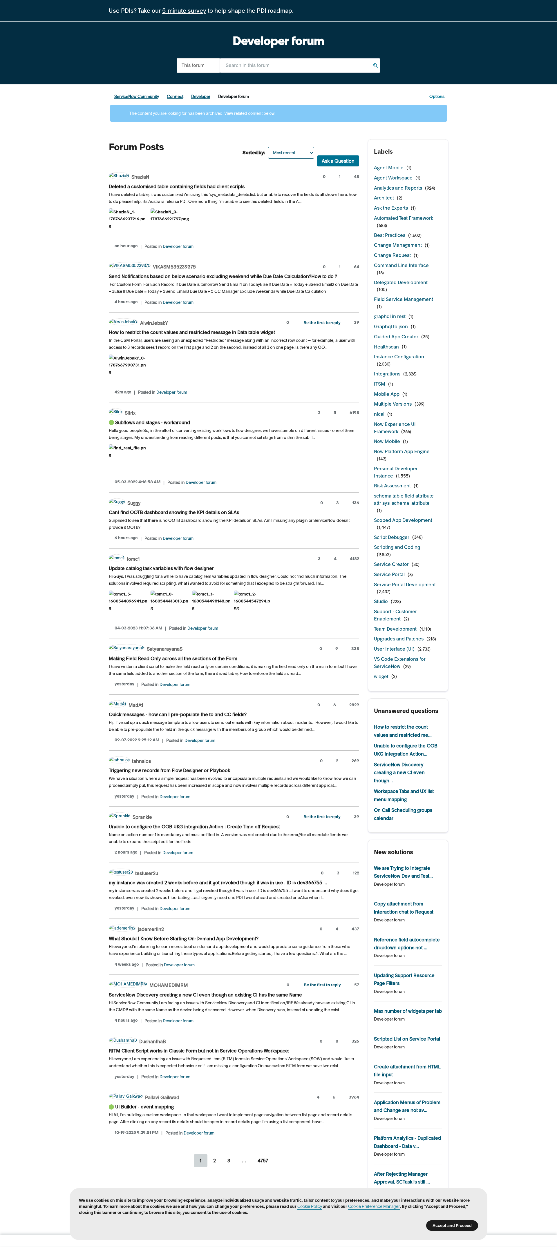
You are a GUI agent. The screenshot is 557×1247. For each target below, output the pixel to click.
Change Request (392, 255)
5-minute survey (184, 10)
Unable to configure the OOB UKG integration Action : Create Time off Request (194, 826)
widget (381, 676)
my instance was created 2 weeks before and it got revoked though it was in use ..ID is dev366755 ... (218, 882)
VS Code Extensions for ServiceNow (400, 662)
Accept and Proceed (452, 1225)
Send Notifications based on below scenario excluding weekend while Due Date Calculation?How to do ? (223, 276)
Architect (384, 198)
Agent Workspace (393, 178)
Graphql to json (391, 326)
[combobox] (300, 65)
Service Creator (391, 564)
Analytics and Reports (398, 188)
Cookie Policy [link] (309, 1206)
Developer (200, 96)
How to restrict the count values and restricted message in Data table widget (192, 332)
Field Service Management (403, 299)
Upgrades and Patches (399, 639)
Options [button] (436, 96)
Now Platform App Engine (402, 451)
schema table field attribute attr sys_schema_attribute (404, 499)
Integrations (387, 374)
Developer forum (178, 246)
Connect (175, 96)
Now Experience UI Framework (395, 427)
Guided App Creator (396, 337)
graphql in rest (390, 316)
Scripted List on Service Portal (407, 1039)
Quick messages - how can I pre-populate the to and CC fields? (178, 714)
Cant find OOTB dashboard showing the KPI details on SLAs (174, 512)
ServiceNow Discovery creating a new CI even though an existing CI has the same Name (205, 995)
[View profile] (119, 176)
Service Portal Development (405, 584)
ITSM (379, 384)
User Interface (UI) (394, 649)
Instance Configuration (399, 357)
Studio (381, 601)
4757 (263, 1160)
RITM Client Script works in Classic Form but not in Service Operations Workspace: (199, 1051)
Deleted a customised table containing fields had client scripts (177, 186)
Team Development (395, 629)
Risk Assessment (392, 486)
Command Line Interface (401, 265)
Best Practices (389, 235)
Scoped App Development (403, 520)
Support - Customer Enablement (395, 615)
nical (379, 414)
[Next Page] (281, 1160)
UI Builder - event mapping (144, 1107)
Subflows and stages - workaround (152, 422)
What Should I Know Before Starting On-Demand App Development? (183, 938)
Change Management (398, 245)
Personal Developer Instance (396, 472)
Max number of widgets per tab (408, 1011)
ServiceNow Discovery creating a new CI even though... (399, 772)
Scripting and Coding (397, 547)
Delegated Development (401, 282)
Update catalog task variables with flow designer (161, 568)
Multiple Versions (393, 404)
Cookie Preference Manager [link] (374, 1206)
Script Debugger (391, 537)
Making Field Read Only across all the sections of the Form (173, 658)
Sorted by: (254, 152)
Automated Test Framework (403, 218)
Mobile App (386, 394)
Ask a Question (338, 161)
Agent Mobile (389, 167)
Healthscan (386, 347)
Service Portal (389, 574)
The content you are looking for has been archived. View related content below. (202, 113)
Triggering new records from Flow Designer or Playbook (169, 770)
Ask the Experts (391, 208)
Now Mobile (387, 441)
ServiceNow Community (136, 96)
